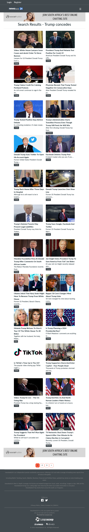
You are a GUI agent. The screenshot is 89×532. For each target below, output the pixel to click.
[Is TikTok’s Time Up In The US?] (28, 360)
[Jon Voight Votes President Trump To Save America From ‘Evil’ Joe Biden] (60, 256)
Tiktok (16, 370)
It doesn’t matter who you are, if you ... (59, 157)
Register (17, 2)
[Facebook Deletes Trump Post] (60, 152)
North (48, 408)
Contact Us (49, 505)
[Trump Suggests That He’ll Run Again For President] (28, 430)
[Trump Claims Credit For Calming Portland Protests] (28, 82)
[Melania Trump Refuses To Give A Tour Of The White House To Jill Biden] (28, 325)
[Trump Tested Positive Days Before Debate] (28, 117)
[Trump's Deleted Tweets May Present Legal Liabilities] (28, 221)
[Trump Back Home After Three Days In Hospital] (28, 186)
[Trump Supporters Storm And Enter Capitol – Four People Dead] (60, 360)
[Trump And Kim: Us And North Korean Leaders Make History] (60, 395)
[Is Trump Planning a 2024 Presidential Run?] (60, 325)
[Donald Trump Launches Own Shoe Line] (60, 186)
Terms (42, 505)
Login (9, 2)
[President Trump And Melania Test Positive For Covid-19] (60, 48)
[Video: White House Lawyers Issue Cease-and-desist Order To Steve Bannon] (28, 48)
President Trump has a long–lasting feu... (28, 403)
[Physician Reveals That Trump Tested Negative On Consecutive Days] (60, 82)
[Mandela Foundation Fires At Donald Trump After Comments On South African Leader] (28, 256)
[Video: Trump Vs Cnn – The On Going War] (28, 395)
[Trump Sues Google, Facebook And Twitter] (60, 221)
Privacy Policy (35, 505)
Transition (49, 133)
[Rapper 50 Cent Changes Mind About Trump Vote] (60, 291)
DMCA (55, 505)
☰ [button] (80, 9)
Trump (16, 63)
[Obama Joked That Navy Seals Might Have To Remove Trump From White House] (28, 291)
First (16, 341)
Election (48, 445)
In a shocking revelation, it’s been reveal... (28, 125)
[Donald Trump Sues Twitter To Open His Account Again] (28, 152)
